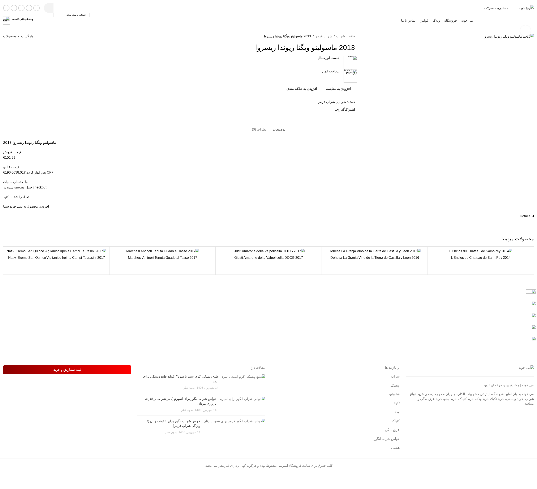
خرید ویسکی (514, 399)
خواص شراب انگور (387, 439)
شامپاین (394, 394)
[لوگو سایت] (526, 7)
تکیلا (397, 403)
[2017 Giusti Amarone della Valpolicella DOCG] (268, 251)
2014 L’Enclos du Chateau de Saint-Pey (481, 257)
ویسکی (395, 385)
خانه (352, 36)
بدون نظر (189, 387)
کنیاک (396, 421)
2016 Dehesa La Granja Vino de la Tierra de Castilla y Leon (374, 257)
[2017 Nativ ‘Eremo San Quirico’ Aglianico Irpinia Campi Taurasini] (56, 251)
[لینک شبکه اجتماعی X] (29, 8)
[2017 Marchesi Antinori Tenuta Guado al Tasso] (163, 251)
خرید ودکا (482, 399)
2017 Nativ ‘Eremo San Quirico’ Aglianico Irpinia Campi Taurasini (56, 257)
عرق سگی (392, 430)
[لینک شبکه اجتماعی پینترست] (327, 109)
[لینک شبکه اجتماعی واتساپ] (14, 8)
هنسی (395, 447)
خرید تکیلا (497, 399)
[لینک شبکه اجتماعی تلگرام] (6, 8)
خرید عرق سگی (431, 399)
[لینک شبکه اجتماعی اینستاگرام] (21, 8)
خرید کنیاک (466, 399)
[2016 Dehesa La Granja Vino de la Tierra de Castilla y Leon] (375, 251)
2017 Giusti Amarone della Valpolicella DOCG (268, 257)
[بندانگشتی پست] (243, 382)
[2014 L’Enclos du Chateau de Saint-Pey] (481, 251)
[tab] (278, 127)
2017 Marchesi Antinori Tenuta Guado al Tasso (162, 257)
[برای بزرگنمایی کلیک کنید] (525, 30)
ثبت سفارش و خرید (67, 369)
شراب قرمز (323, 36)
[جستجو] (48, 8)
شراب (340, 36)
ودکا (397, 412)
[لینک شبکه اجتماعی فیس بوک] (36, 8)
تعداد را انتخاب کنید (16, 197)
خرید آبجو (450, 399)
